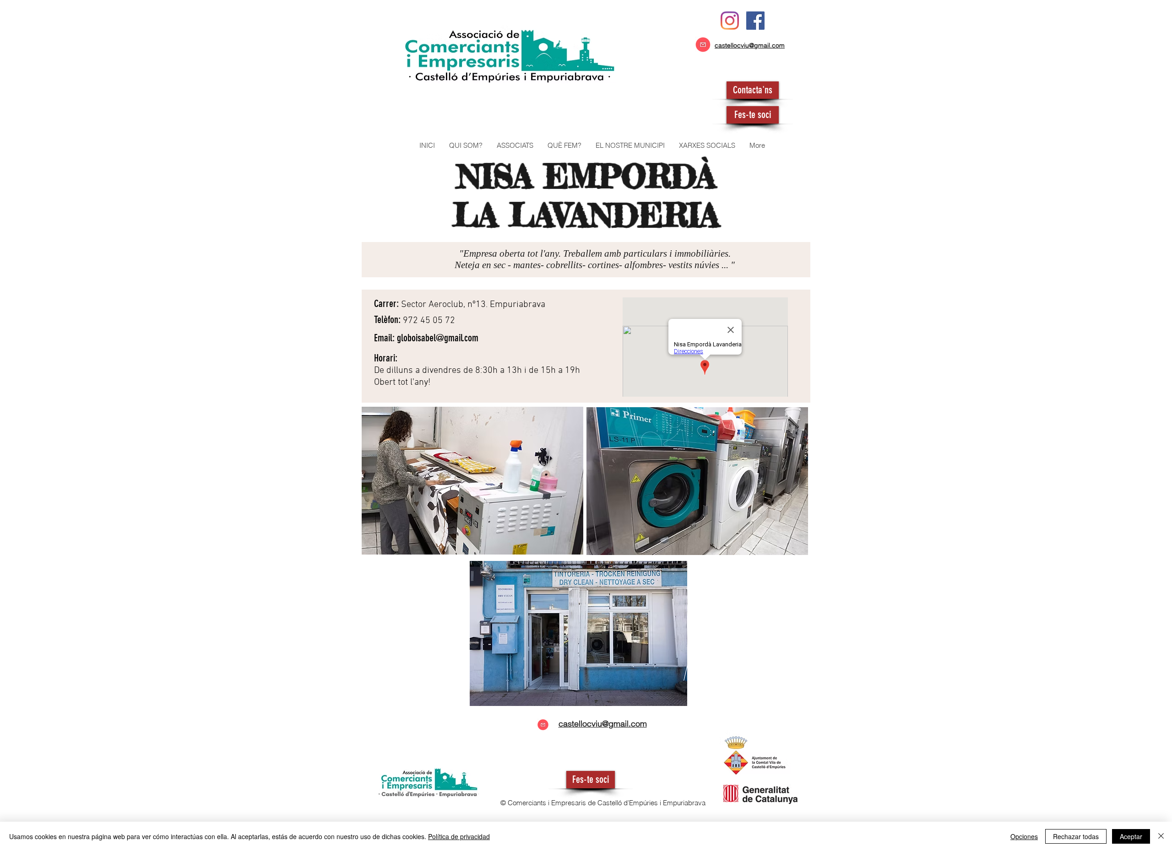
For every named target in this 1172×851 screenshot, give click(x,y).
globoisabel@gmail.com (437, 338)
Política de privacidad (459, 836)
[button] (514, 145)
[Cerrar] (1161, 836)
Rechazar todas (1076, 836)
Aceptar (1131, 836)
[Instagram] (730, 20)
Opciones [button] (1024, 836)
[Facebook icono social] (755, 20)
